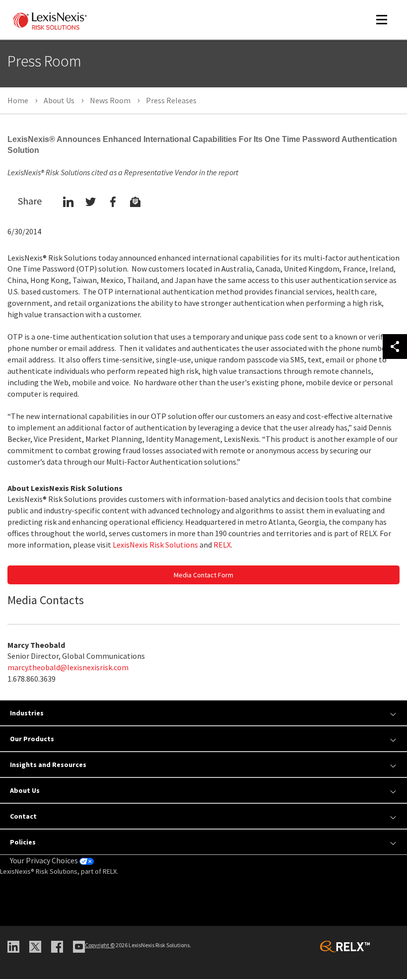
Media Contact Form (203, 574)
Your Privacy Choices (44, 860)
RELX (222, 545)
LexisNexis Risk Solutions (155, 545)
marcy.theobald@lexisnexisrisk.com (68, 667)
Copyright (100, 945)
